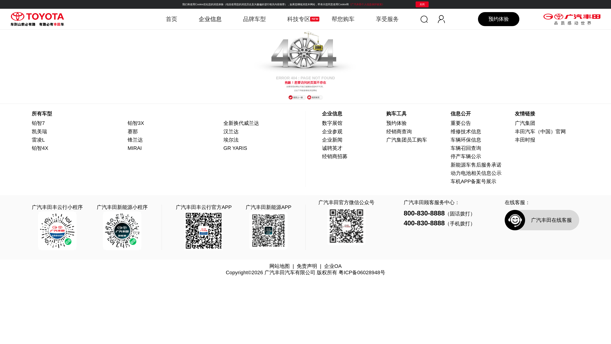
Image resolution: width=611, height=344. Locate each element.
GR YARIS (235, 148)
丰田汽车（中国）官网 (540, 131)
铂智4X (40, 148)
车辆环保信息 (466, 139)
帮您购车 (343, 19)
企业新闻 (332, 139)
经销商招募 (335, 156)
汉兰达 (231, 131)
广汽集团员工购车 (406, 139)
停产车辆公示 (466, 156)
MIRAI (135, 148)
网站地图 (279, 266)
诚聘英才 (332, 148)
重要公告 (461, 123)
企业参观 (332, 131)
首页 (171, 19)
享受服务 (387, 19)
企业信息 (332, 113)
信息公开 (461, 113)
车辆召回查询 (466, 148)
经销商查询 (399, 131)
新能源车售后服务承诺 (476, 164)
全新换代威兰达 (241, 123)
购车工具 (396, 113)
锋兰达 (135, 140)
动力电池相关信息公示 (476, 173)
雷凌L (38, 140)
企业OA (333, 266)
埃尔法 (231, 140)
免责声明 (307, 266)
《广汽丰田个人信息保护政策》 (366, 4)
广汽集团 (525, 123)
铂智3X (136, 123)
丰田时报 (525, 139)
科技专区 (298, 19)
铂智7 (38, 123)
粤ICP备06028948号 (362, 272)
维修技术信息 (466, 131)
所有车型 (42, 113)
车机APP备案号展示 (473, 181)
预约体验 (498, 19)
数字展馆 (332, 123)
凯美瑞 (39, 131)
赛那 (133, 131)
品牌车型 (254, 19)
